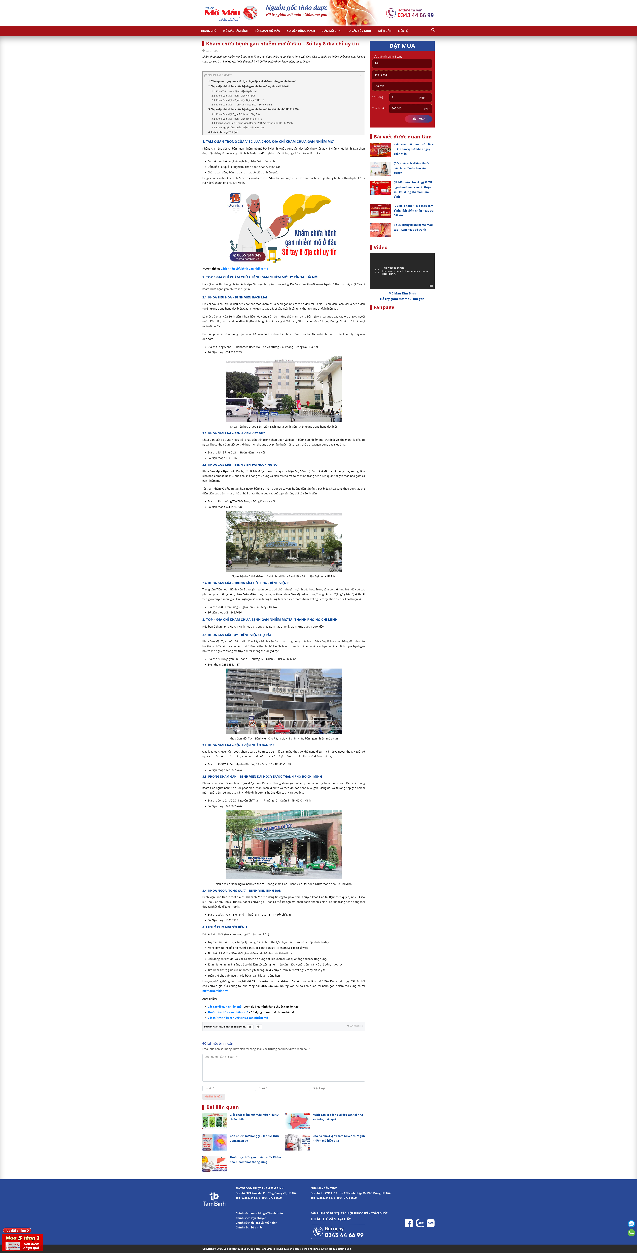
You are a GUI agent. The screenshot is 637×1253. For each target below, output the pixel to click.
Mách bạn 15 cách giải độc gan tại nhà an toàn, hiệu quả (338, 1117)
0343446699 (631, 1232)
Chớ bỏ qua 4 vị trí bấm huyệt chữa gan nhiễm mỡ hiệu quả (339, 1138)
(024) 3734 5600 (272, 1198)
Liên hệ (403, 31)
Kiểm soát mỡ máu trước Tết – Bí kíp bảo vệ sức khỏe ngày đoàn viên (413, 149)
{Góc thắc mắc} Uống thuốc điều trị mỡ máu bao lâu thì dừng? (412, 168)
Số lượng (377, 97)
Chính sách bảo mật (249, 1227)
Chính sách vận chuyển (251, 1218)
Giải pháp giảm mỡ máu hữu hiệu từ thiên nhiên (254, 1117)
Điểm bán (384, 31)
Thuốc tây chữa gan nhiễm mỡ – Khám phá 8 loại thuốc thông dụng (255, 1159)
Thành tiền (379, 108)
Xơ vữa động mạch (301, 31)
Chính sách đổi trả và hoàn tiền (256, 1222)
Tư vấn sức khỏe (359, 31)
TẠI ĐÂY (344, 1218)
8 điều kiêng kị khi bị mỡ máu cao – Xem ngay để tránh (413, 227)
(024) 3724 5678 (250, 1198)
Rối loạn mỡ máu (267, 31)
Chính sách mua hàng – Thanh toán (259, 1213)
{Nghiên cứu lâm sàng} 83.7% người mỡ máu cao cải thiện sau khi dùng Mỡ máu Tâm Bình (413, 189)
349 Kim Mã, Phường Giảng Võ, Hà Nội (271, 1193)
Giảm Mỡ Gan (331, 31)
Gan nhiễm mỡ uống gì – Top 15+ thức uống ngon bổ (254, 1138)
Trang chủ (208, 31)
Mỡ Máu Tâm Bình (235, 31)
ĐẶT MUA (418, 119)
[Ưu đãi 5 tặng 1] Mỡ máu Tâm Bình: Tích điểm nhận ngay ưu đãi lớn (414, 210)
